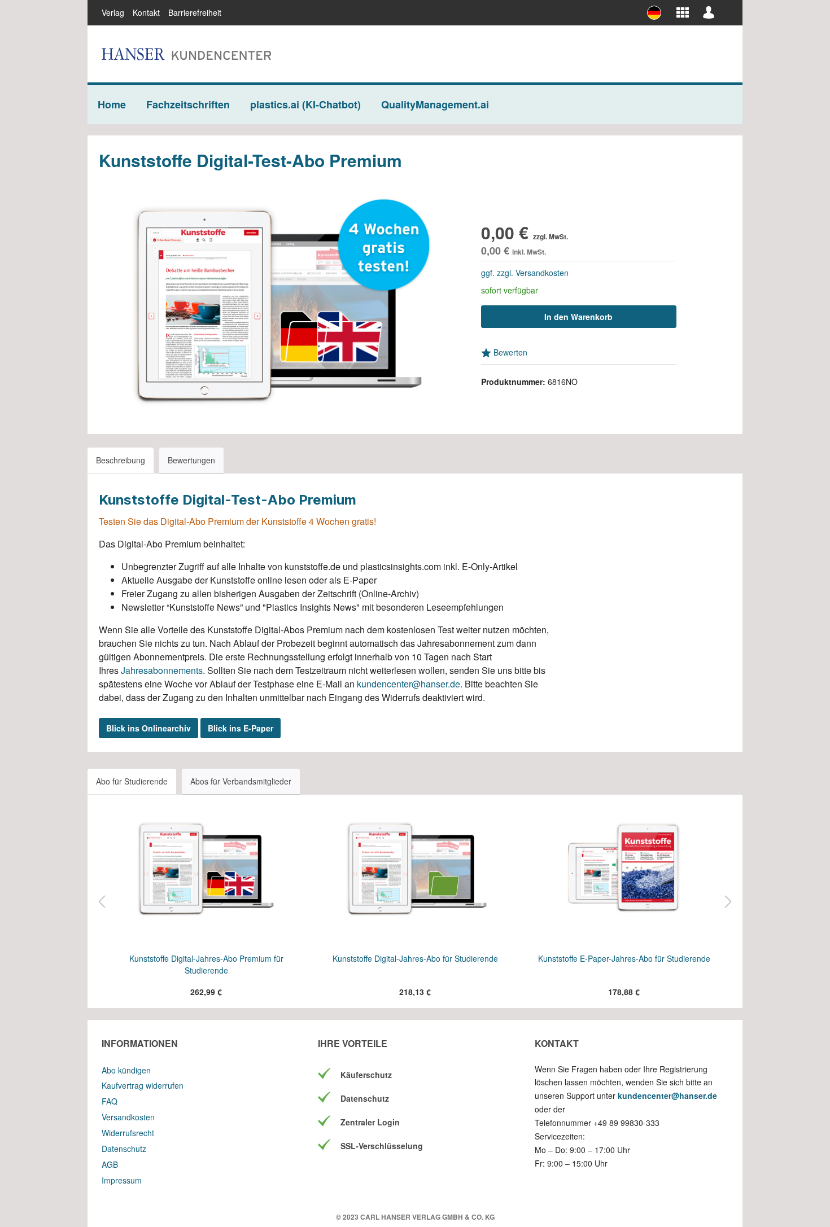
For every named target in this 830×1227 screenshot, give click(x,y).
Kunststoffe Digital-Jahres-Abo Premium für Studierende (206, 964)
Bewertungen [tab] (191, 460)
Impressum (122, 1180)
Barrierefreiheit (194, 12)
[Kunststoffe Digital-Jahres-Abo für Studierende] (415, 868)
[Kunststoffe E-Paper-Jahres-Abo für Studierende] (624, 868)
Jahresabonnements (162, 670)
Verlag (113, 12)
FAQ (109, 1101)
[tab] (121, 460)
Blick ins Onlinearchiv (148, 728)
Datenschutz (124, 1148)
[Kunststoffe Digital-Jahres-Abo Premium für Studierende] (206, 868)
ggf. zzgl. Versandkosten (525, 272)
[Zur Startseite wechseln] (186, 54)
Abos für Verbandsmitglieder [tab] (240, 781)
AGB (110, 1164)
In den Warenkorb (578, 316)
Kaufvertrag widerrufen (143, 1085)
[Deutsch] (658, 12)
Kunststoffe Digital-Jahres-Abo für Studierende (415, 958)
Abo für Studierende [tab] (132, 781)
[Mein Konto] (709, 12)
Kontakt (146, 12)
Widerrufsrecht (128, 1132)
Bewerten (509, 352)
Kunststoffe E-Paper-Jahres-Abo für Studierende (624, 958)
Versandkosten (128, 1117)
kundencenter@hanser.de (408, 683)
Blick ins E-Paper (240, 728)
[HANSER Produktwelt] (683, 12)
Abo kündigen (126, 1070)
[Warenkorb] (725, 8)
